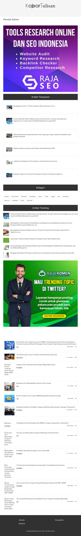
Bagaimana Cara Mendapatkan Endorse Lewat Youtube (33, 383)
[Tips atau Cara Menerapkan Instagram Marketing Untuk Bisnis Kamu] (9, 438)
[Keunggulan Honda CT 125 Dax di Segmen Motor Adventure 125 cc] (10, 107)
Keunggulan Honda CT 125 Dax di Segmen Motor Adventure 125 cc (34, 106)
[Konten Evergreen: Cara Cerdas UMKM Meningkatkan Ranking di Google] (11, 398)
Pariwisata (24, 196)
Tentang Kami (59, 520)
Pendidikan (15, 200)
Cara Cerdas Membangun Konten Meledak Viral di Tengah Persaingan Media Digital (42, 499)
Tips (59, 196)
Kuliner (40, 196)
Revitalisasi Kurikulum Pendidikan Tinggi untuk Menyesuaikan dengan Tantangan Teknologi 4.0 (45, 407)
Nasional (6, 200)
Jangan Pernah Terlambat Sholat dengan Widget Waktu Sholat (35, 364)
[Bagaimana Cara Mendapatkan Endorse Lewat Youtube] (11, 386)
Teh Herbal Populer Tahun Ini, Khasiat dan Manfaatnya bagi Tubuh (36, 354)
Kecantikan (32, 196)
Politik (46, 196)
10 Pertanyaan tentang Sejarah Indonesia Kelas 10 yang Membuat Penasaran (40, 465)
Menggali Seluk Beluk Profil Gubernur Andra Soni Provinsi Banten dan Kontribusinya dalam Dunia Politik (42, 253)
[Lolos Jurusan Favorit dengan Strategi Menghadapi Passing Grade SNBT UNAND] (9, 488)
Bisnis (22, 200)
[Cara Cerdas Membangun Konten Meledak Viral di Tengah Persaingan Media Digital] (9, 503)
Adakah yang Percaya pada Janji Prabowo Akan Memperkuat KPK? (34, 148)
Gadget (53, 196)
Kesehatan (66, 196)
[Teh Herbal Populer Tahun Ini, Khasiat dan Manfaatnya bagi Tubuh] (11, 356)
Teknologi (29, 200)
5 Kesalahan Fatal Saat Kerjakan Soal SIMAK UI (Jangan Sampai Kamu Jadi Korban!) (42, 423)
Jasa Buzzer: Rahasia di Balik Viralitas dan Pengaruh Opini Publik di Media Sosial (35, 239)
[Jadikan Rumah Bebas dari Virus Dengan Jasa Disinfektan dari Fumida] (10, 162)
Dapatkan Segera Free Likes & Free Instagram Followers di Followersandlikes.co (38, 174)
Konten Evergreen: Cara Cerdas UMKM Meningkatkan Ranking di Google (38, 396)
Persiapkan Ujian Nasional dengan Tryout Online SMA (32, 450)
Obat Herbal (15, 196)
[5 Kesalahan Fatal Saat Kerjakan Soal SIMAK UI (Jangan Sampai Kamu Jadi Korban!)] (7, 423)
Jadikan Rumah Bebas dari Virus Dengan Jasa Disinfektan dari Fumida (35, 161)
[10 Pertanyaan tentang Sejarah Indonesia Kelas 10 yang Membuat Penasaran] (9, 471)
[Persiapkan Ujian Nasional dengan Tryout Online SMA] (9, 453)
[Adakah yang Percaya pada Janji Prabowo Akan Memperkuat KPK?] (10, 149)
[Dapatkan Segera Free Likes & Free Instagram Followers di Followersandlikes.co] (10, 175)
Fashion (6, 196)
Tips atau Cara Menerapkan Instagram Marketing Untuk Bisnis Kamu (37, 433)
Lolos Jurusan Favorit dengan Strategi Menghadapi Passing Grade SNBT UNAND (41, 483)
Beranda (21, 520)
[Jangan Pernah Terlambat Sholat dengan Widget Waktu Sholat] (9, 369)
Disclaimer (22, 523)
